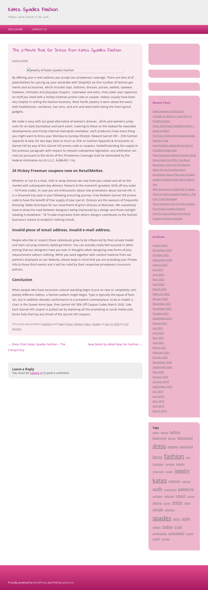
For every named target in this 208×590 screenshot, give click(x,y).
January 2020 (160, 377)
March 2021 (160, 347)
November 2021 (162, 308)
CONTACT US (39, 29)
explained (186, 447)
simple (158, 509)
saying (157, 503)
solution (170, 510)
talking (157, 527)
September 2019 (162, 386)
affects (164, 432)
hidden (180, 464)
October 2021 (161, 313)
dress (69, 324)
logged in (36, 373)
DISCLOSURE (15, 29)
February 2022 (161, 294)
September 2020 (162, 367)
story (176, 519)
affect (156, 432)
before (175, 432)
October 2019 (161, 382)
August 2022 (160, 265)
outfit (157, 489)
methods (174, 481)
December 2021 (162, 304)
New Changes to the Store (168, 111)
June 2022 (158, 274)
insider (169, 471)
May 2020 (158, 372)
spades (96, 324)
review (190, 496)
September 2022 (162, 260)
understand (160, 533)
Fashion (47, 324)
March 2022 (160, 289)
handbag (169, 464)
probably (157, 496)
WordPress (40, 582)
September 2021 (162, 318)
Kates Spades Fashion (33, 10)
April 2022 (158, 284)
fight (188, 457)
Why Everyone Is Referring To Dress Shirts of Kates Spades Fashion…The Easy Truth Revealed (174, 194)
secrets (166, 503)
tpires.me (68, 582)
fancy (157, 457)
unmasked (176, 533)
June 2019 (158, 396)
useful (156, 539)
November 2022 (162, 250)
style (186, 518)
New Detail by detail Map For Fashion (115, 344)
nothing (186, 481)
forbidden (158, 464)
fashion (78, 324)
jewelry (182, 471)
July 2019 (158, 391)
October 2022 (161, 255)
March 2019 (160, 411)
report (181, 496)
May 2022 (158, 279)
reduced (169, 496)
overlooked (170, 489)
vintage (165, 538)
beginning (159, 438)
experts (173, 447)
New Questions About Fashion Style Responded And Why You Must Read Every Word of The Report (174, 160)
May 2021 (158, 338)
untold (189, 533)
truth (178, 527)
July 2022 (158, 269)
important (158, 471)
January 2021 (160, 357)
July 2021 (158, 328)
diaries (172, 438)
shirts (177, 502)
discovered (185, 438)
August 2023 (160, 245)
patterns (186, 489)
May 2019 (158, 401)
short (187, 503)
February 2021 (161, 352)
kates (87, 324)
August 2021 (160, 323)
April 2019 (158, 406)
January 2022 (160, 299)
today (167, 526)
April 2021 (158, 343)
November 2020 (162, 362)
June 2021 (158, 333)
